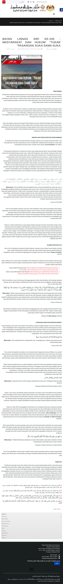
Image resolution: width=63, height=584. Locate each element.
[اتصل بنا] (33, 1)
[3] (2, 415)
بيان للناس (4, 514)
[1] (61, 144)
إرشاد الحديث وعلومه (6, 521)
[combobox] (15, 1)
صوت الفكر (4, 535)
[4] (61, 418)
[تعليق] (31, 1)
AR (37, 2)
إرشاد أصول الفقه (5, 523)
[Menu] (31, 14)
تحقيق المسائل (5, 525)
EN (39, 2)
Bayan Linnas (57, 509)
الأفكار (3, 528)
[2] (41, 316)
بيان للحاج (4, 530)
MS (41, 2)
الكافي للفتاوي (5, 518)
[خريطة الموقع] (28, 1)
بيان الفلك (4, 537)
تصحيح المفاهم (5, 533)
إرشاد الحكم (4, 516)
